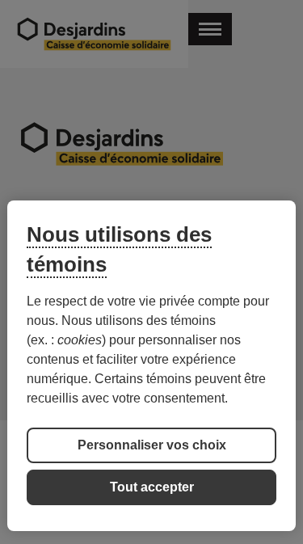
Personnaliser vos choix (152, 445)
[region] (151, 365)
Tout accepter (152, 487)
